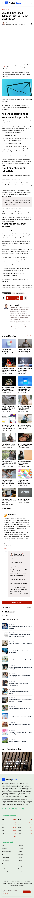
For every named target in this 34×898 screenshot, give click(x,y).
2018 (9, 830)
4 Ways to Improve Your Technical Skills (20, 716)
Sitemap (21, 885)
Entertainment (5, 860)
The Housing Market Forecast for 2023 (19, 708)
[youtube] (13, 808)
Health (20, 851)
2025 (25, 819)
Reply (5, 548)
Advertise (13, 881)
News (3, 845)
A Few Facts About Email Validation (24, 500)
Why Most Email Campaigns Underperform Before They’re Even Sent (8, 351)
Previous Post (6, 607)
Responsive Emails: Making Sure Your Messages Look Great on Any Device (24, 481)
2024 (9, 822)
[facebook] (2, 808)
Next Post (28, 607)
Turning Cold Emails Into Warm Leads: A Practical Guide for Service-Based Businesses (24, 351)
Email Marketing (20, 293)
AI (2, 854)
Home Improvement (7, 851)
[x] (9, 808)
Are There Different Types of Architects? (20, 643)
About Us (6, 881)
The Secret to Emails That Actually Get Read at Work (9, 370)
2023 (25, 822)
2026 (9, 819)
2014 (9, 836)
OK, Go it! (26, 892)
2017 (25, 830)
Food (19, 869)
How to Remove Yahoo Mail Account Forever (8, 445)
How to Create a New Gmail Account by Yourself (24, 463)
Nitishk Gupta (12, 514)
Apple (3, 863)
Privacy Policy (14, 885)
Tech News (4, 848)
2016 (9, 833)
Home (3, 9)
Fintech (20, 871)
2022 (9, 825)
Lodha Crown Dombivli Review (17, 741)
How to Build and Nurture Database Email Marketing (9, 500)
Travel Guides (5, 857)
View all (29, 336)
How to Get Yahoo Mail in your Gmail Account (25, 445)
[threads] (20, 808)
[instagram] (16, 808)
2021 (25, 825)
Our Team (27, 881)
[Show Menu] (2, 3)
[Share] (30, 23)
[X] (17, 298)
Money (20, 860)
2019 (25, 828)
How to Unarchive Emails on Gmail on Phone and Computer (8, 481)
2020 (9, 828)
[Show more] (25, 298)
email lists (4, 67)
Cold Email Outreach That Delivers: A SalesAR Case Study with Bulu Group (8, 389)
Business (20, 845)
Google (20, 863)
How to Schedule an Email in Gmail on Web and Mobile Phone (8, 408)
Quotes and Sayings (7, 871)
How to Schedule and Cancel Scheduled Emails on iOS (24, 408)
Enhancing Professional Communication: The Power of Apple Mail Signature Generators (25, 389)
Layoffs (3, 869)
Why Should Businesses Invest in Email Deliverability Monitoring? (25, 370)
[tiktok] (6, 808)
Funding (20, 857)
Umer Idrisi (18, 554)
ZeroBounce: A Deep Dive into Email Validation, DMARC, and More (9, 426)
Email (7, 9)
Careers (4, 883)
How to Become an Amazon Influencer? (20, 660)
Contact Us (20, 881)
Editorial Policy (28, 883)
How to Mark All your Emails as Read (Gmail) (24, 426)
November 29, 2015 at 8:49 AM (20, 555)
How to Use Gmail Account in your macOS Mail (9, 463)
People (3, 866)
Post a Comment (17, 602)
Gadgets (20, 854)
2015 (25, 833)
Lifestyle (20, 848)
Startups (20, 866)
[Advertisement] (17, 44)
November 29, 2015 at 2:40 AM (14, 516)
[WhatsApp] (21, 298)
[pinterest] (23, 808)
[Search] (31, 3)
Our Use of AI (11, 883)
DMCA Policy (19, 883)
